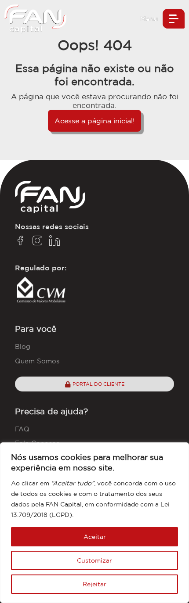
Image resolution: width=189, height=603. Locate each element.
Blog (22, 346)
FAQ (22, 429)
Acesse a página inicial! (94, 121)
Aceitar (95, 536)
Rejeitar (94, 584)
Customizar (94, 560)
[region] (94, 522)
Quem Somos (37, 361)
